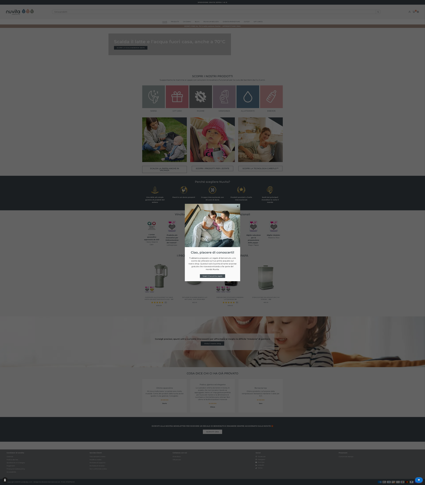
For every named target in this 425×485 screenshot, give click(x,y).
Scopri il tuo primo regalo (212, 276)
